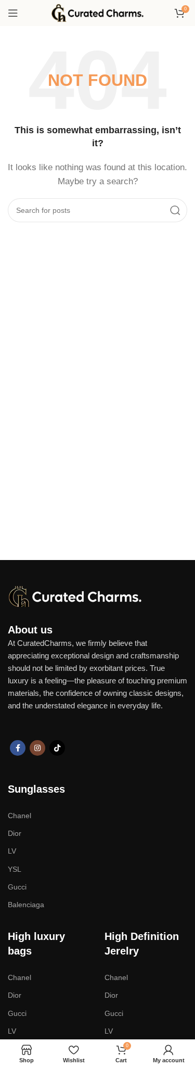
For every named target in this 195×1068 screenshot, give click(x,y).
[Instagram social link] (37, 748)
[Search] (175, 210)
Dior (14, 833)
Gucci (17, 887)
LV (12, 851)
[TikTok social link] (57, 748)
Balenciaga (26, 904)
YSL (14, 869)
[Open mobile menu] (13, 13)
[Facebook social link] (17, 748)
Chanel (19, 815)
